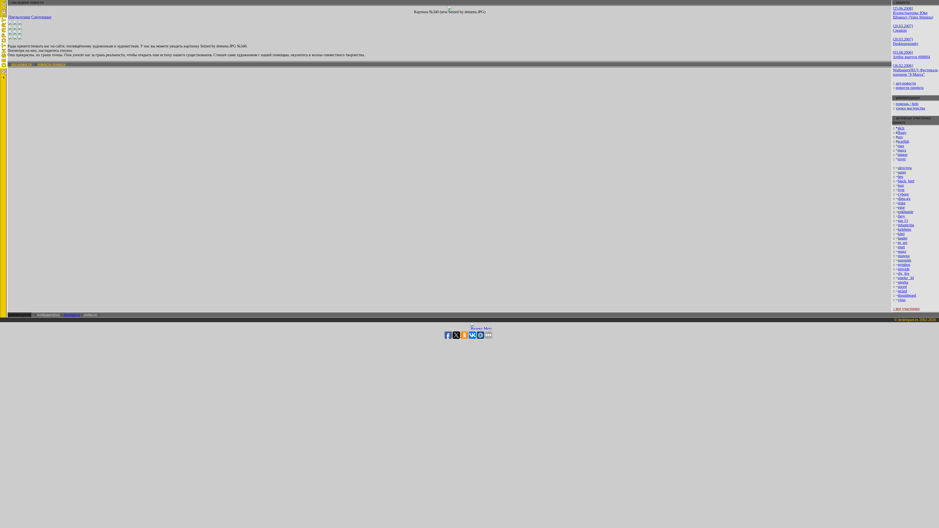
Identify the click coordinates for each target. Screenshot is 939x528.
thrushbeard (907, 295)
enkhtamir (905, 212)
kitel (901, 234)
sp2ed (902, 291)
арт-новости (21, 64)
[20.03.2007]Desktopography (905, 41)
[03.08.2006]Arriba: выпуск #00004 (911, 54)
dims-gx (904, 199)
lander (902, 238)
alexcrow (905, 168)
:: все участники (906, 309)
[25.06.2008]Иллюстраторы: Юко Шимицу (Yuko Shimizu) (913, 12)
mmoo (902, 155)
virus (901, 300)
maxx (902, 150)
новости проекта (52, 64)
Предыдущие (19, 17)
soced (902, 287)
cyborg (903, 194)
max (901, 146)
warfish (903, 141)
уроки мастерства (910, 108)
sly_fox (903, 273)
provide (904, 269)
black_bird (906, 181)
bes (900, 177)
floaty (902, 133)
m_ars (902, 243)
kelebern (904, 229)
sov (900, 137)
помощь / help (907, 104)
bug (901, 185)
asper (902, 172)
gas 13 (903, 221)
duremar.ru (71, 315)
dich (901, 128)
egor (901, 207)
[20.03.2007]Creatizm (903, 28)
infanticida (906, 225)
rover (902, 159)
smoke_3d (906, 278)
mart (901, 247)
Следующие (41, 17)
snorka (903, 282)
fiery (901, 216)
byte (901, 190)
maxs (902, 251)
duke (901, 203)
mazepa (904, 256)
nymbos (904, 265)
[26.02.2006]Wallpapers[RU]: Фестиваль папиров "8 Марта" (915, 70)
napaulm (904, 260)
